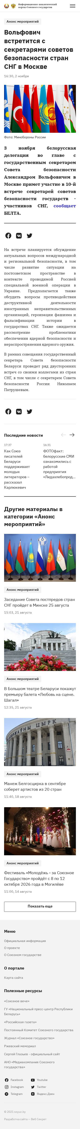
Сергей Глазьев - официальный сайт (32, 1054)
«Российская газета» (20, 1021)
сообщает (65, 205)
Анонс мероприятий (23, 21)
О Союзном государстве (22, 954)
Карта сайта (13, 977)
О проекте (12, 947)
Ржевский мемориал (20, 1046)
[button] (8, 236)
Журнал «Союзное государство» (29, 1037)
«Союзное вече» (16, 1001)
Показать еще (40, 906)
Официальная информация (25, 940)
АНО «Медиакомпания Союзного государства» (29, 1064)
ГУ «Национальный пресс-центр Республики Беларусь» (38, 1011)
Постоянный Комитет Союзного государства (38, 1029)
